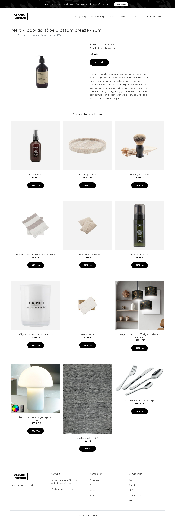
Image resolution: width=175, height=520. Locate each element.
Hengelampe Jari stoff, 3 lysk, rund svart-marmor (139, 336)
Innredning (97, 16)
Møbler (125, 16)
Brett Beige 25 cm (88, 174)
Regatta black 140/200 (87, 438)
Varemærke (154, 16)
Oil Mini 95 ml (35, 174)
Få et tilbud (121, 4)
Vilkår (131, 490)
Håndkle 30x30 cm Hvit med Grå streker (36, 254)
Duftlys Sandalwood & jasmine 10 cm (35, 334)
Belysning (80, 16)
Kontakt (132, 485)
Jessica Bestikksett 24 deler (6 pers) (139, 400)
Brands (105, 44)
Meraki (113, 44)
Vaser (112, 16)
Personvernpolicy (137, 495)
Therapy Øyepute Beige (88, 254)
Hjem (14, 35)
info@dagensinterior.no (62, 489)
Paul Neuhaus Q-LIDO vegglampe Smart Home (35, 419)
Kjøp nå (99, 62)
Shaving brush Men (139, 174)
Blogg (138, 16)
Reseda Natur (87, 334)
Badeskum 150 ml (139, 254)
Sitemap (132, 500)
